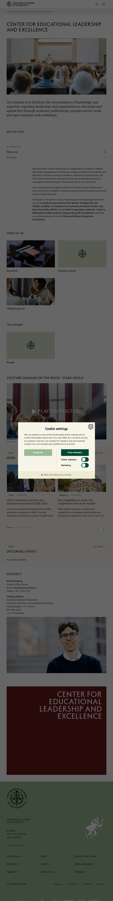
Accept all (38, 452)
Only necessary (75, 452)
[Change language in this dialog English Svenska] (90, 427)
